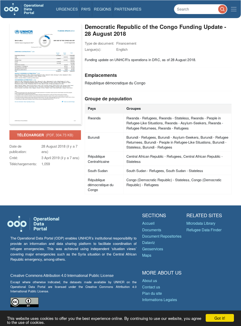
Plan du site (152, 293)
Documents (151, 229)
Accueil (148, 223)
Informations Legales (159, 299)
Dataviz (148, 242)
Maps (146, 255)
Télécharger (45, 134)
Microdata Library (200, 223)
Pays (86, 9)
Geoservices (152, 248)
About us (149, 280)
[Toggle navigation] (233, 9)
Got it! (219, 318)
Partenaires (127, 9)
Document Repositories (161, 236)
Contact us (151, 287)
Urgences (67, 9)
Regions (102, 9)
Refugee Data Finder (203, 229)
